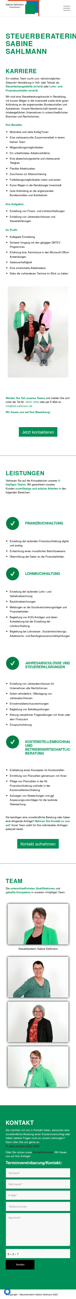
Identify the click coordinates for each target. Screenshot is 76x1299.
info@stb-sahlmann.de (19, 406)
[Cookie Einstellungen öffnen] (7, 1294)
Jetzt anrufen (17, 1146)
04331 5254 (32, 402)
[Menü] (64, 8)
